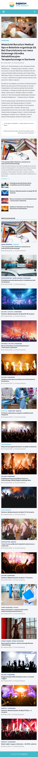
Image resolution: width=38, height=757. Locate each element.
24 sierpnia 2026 (7, 383)
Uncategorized (6, 444)
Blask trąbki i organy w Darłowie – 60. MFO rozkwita (18, 744)
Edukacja (16, 244)
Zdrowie (15, 607)
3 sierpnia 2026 (7, 681)
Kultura (4, 311)
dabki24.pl (24, 754)
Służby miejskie (17, 278)
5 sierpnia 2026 (7, 613)
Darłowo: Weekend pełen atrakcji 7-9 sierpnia (17, 578)
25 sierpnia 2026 (7, 350)
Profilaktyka (5, 542)
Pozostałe (5, 40)
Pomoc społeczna (7, 607)
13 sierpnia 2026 (7, 514)
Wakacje (18, 411)
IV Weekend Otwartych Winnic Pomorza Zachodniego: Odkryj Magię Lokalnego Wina (16, 479)
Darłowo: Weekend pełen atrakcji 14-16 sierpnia (17, 512)
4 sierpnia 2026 (7, 647)
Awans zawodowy (6, 244)
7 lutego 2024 (7, 63)
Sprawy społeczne (18, 641)
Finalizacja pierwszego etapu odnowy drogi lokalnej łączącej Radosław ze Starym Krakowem (18, 132)
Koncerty (4, 708)
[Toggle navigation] (3, 11)
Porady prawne (6, 641)
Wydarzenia (27, 278)
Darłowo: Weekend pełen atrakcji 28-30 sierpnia (17, 314)
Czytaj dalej (4, 178)
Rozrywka (10, 311)
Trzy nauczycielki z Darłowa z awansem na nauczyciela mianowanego (15, 162)
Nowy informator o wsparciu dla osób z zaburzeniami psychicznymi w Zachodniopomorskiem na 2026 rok (14, 611)
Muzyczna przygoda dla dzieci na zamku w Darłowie (18, 447)
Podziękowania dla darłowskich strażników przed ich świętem (20, 184)
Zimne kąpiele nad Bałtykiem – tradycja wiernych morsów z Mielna (19, 124)
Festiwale (4, 343)
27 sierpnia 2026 (7, 316)
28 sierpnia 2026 (7, 250)
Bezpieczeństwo (6, 278)
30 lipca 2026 (7, 714)
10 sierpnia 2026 (7, 548)
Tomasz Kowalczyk (18, 63)
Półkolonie (11, 411)
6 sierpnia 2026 (7, 580)
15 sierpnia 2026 (7, 482)
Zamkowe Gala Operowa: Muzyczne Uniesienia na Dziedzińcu (22, 207)
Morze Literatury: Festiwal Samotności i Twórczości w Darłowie (23, 200)
